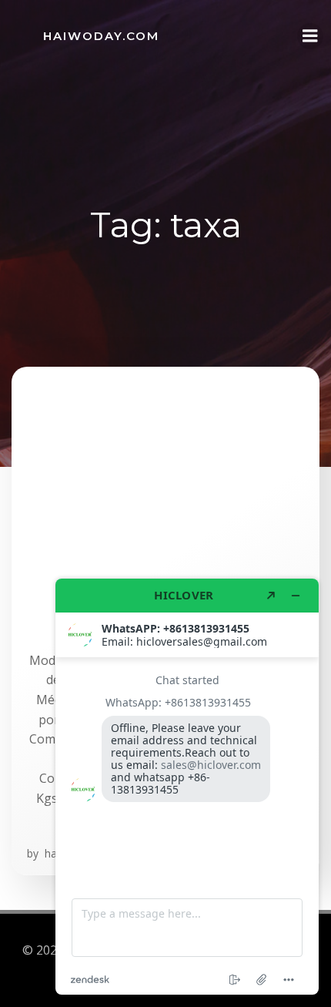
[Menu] (310, 36)
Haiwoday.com (101, 36)
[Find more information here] (187, 786)
